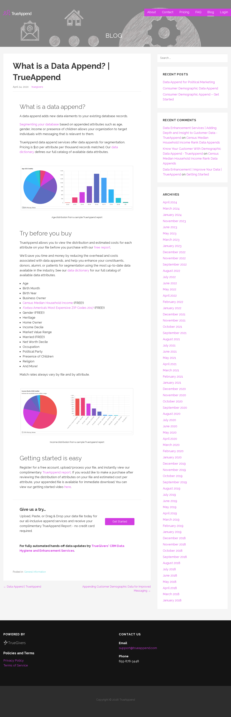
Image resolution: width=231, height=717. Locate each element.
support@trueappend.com (138, 648)
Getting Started (197, 174)
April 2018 (170, 588)
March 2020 (171, 445)
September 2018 (175, 557)
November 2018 (174, 544)
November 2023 (174, 221)
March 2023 (171, 239)
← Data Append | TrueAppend (22, 586)
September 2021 (175, 333)
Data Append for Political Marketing (189, 82)
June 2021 (170, 351)
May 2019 (169, 507)
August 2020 (171, 413)
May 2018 (169, 581)
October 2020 (173, 401)
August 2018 (171, 563)
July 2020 (169, 420)
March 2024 (171, 208)
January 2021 (172, 382)
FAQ (198, 12)
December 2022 (174, 252)
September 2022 (175, 264)
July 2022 (169, 277)
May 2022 (169, 289)
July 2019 (169, 494)
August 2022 (171, 270)
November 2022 (174, 258)
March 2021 (171, 370)
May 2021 (169, 358)
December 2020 (174, 389)
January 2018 (172, 600)
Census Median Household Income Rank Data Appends (191, 158)
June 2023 (170, 227)
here (67, 487)
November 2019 (174, 470)
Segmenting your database (39, 124)
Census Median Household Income (48, 303)
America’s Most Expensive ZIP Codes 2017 (58, 307)
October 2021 (172, 326)
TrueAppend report (56, 472)
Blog (210, 12)
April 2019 (170, 513)
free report (102, 247)
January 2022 (172, 308)
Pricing (184, 12)
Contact (167, 12)
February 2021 (173, 376)
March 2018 (171, 594)
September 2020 (175, 407)
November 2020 (174, 395)
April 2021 (170, 364)
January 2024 (172, 215)
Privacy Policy (13, 660)
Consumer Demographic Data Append (190, 88)
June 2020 (170, 426)
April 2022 (170, 295)
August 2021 (171, 339)
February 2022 (173, 302)
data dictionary (78, 270)
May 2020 (170, 432)
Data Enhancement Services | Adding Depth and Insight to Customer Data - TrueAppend (190, 132)
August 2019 (171, 488)
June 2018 (170, 575)
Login (224, 12)
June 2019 (170, 501)
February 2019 (173, 526)
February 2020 (173, 451)
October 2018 (172, 550)
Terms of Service (15, 665)
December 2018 (174, 538)
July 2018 (169, 569)
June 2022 (170, 283)
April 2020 (170, 438)
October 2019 (172, 476)
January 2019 (172, 532)
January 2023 (172, 246)
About (151, 12)
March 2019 (171, 519)
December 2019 (174, 463)
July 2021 (169, 345)
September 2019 (175, 482)
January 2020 (172, 457)
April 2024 (170, 202)
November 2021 (174, 320)
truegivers (37, 86)
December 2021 (174, 314)
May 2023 (169, 233)
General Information (35, 571)
